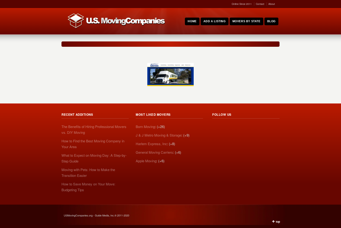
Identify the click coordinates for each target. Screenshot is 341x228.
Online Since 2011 (242, 4)
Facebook (236, 127)
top (278, 221)
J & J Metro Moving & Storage (158, 135)
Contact (260, 4)
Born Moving (145, 126)
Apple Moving (146, 160)
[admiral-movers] (170, 74)
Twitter (226, 127)
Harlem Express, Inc (151, 143)
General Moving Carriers (154, 152)
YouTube (246, 127)
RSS (216, 127)
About (271, 4)
